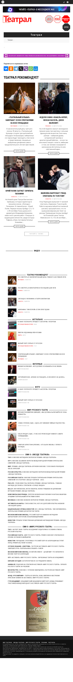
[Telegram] (16, 68)
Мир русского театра (37, 410)
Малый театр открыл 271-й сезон (30, 343)
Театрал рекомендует (37, 275)
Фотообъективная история (25, 324)
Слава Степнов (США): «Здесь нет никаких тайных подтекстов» (41, 423)
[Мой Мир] (35, 68)
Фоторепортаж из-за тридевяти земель (37, 561)
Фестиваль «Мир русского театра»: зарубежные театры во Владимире (38, 557)
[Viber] (25, 68)
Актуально (37, 319)
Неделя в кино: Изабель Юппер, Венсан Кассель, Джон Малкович (54, 120)
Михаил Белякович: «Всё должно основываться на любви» (40, 366)
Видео (37, 251)
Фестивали (14, 126)
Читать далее (19, 151)
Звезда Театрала (18, 642)
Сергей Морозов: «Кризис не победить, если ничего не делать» (41, 377)
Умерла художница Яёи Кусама (30, 332)
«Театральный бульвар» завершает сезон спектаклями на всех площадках (19, 120)
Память (20, 335)
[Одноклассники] (11, 68)
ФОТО (37, 387)
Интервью (37, 364)
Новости (14, 196)
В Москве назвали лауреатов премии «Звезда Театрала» (37, 500)
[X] (21, 68)
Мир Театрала (7, 642)
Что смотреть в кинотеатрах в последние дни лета (37, 288)
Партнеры (51, 642)
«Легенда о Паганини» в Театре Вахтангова (34, 299)
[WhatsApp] (30, 68)
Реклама (44, 642)
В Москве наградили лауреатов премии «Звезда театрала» (34, 457)
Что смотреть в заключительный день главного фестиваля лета (42, 277)
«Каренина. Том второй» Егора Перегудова (33, 309)
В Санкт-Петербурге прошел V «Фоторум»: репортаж (37, 322)
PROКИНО (48, 126)
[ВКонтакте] (6, 68)
